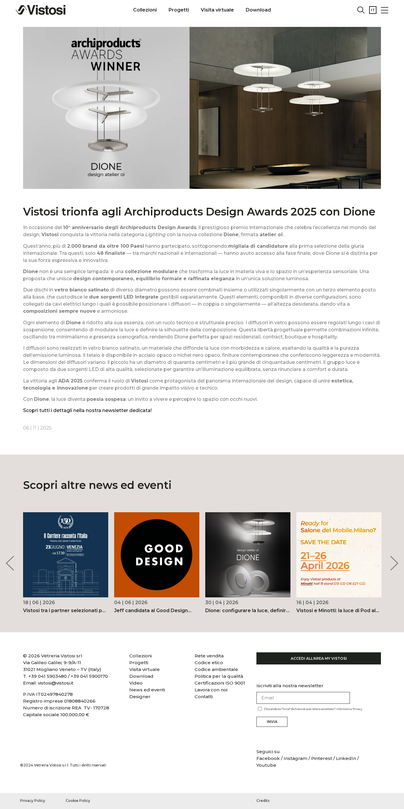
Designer (140, 696)
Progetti (179, 10)
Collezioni (145, 10)
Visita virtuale (217, 10)
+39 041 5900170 (89, 676)
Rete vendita (209, 656)
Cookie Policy (78, 800)
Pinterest (321, 758)
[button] (9, 563)
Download (258, 10)
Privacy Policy (32, 800)
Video (136, 683)
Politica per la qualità (219, 676)
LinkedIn (346, 758)
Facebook (268, 758)
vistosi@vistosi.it (55, 683)
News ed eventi (147, 690)
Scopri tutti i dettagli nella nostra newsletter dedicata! (87, 410)
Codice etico (209, 662)
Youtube (266, 765)
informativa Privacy (349, 709)
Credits (262, 800)
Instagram (295, 758)
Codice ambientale (216, 669)
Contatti (204, 696)
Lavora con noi (211, 690)
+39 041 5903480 (47, 676)
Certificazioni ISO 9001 (220, 683)
